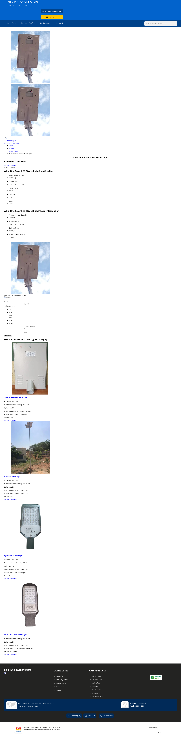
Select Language (156, 732)
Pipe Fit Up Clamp (97, 690)
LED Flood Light (97, 679)
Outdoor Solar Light (12, 476)
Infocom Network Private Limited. (51, 729)
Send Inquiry (53, 17)
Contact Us (60, 23)
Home (11, 146)
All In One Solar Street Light (15, 635)
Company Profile (28, 23)
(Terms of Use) (56, 727)
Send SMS (91, 716)
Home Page (11, 23)
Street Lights (13, 151)
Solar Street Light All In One (15, 397)
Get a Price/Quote (10, 165)
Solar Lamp (95, 686)
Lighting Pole (96, 683)
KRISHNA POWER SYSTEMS (23, 3)
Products (12, 148)
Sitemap (59, 690)
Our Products (45, 23)
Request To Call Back (11, 143)
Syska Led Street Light (13, 555)
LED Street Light (97, 676)
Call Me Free (108, 716)
